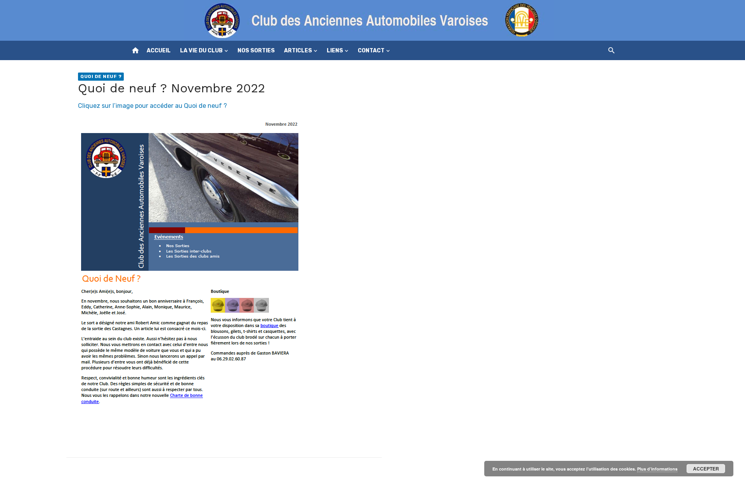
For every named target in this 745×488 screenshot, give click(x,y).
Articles (298, 50)
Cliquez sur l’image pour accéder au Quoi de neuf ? (152, 105)
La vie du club (201, 50)
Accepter (706, 468)
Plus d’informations (657, 469)
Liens (335, 50)
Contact (371, 50)
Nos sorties (256, 50)
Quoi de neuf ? (100, 76)
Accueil (159, 50)
